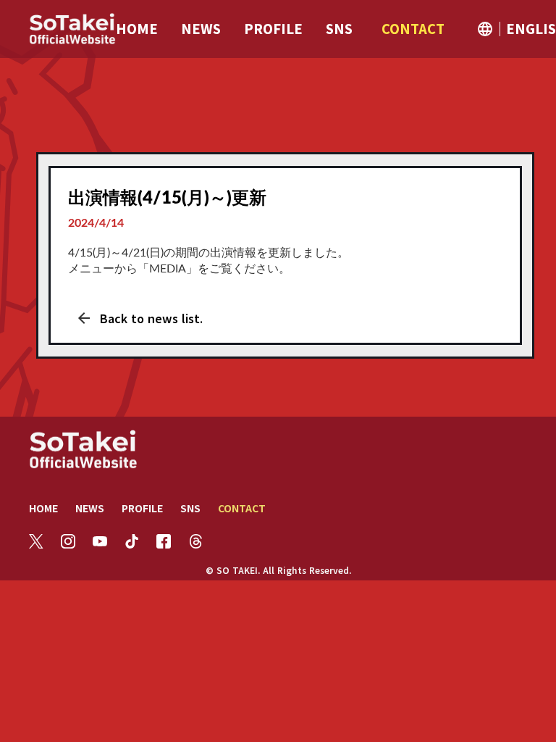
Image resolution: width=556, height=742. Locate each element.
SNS (190, 508)
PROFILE (142, 508)
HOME (43, 508)
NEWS (89, 508)
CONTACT (242, 508)
